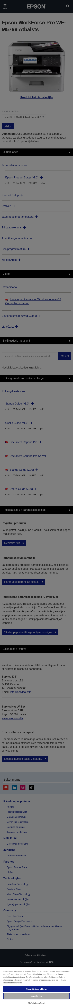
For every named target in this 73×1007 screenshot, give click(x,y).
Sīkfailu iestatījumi (36, 1003)
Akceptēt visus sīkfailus (36, 989)
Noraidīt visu (36, 996)
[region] (36, 986)
